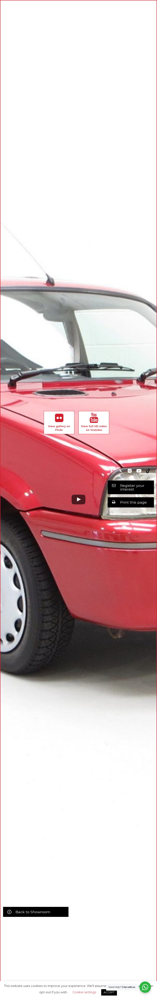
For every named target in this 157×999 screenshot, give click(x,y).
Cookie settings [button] (84, 992)
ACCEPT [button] (109, 992)
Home (37, 959)
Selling (85, 959)
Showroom (67, 959)
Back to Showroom (33, 912)
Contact (118, 959)
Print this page (133, 502)
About (50, 959)
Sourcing (101, 959)
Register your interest (132, 487)
